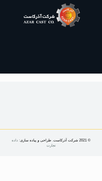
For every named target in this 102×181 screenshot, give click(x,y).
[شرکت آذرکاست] (51, 15)
